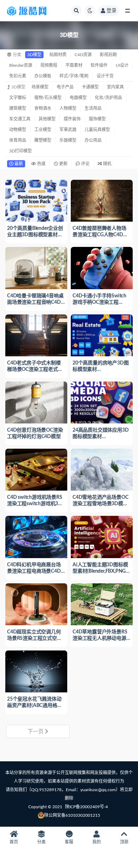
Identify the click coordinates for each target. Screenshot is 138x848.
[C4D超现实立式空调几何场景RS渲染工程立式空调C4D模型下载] (36, 603)
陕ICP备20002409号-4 (86, 807)
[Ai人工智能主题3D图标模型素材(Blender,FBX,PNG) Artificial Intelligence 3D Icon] (101, 536)
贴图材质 (58, 55)
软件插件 (99, 65)
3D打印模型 (20, 151)
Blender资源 (20, 65)
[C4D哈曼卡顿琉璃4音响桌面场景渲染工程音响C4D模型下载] (36, 267)
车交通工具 (19, 119)
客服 (69, 842)
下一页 (36, 731)
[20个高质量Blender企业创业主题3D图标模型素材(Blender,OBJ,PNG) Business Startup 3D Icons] (36, 200)
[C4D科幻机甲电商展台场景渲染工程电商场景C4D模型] (36, 536)
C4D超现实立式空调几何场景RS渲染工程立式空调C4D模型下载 (34, 638)
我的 (96, 842)
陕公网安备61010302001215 (72, 815)
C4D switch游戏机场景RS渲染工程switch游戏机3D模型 (34, 504)
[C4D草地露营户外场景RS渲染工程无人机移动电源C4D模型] (101, 603)
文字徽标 (17, 98)
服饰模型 (97, 119)
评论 (85, 164)
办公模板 (42, 76)
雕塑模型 (42, 140)
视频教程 (48, 65)
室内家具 (115, 87)
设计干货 (105, 76)
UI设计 (122, 65)
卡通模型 (90, 87)
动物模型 (17, 130)
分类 (41, 842)
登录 (111, 10)
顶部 (124, 842)
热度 (41, 164)
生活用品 (93, 108)
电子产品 (65, 87)
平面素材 (73, 65)
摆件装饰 (72, 119)
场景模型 (39, 87)
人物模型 (67, 108)
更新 (63, 164)
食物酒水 (42, 108)
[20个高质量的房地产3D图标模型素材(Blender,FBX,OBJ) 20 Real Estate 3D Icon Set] (101, 334)
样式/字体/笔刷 (73, 76)
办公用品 (93, 140)
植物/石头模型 (48, 98)
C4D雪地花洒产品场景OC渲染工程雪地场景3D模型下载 (100, 504)
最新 (18, 164)
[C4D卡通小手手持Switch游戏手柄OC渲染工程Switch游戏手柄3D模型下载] (101, 267)
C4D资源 (83, 55)
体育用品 (17, 140)
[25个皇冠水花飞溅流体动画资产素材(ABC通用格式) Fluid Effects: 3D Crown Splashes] (36, 670)
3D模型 (34, 55)
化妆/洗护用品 (108, 98)
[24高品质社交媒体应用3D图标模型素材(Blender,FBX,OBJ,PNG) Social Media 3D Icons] (101, 401)
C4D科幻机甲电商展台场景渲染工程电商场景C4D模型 (34, 571)
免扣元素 (17, 76)
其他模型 (47, 119)
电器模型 (78, 98)
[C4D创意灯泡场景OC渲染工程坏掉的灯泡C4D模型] (36, 401)
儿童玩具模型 (97, 130)
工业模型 (42, 130)
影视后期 (108, 55)
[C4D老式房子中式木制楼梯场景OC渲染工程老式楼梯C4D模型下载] (36, 334)
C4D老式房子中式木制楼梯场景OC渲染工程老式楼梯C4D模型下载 (35, 369)
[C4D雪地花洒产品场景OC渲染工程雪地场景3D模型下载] (101, 469)
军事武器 (67, 130)
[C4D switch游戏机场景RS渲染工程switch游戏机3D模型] (36, 469)
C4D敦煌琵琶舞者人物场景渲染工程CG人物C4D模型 (100, 235)
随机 (106, 164)
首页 (14, 842)
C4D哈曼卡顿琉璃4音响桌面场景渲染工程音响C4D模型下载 (35, 302)
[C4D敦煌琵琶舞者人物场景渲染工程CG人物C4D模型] (101, 200)
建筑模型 (17, 108)
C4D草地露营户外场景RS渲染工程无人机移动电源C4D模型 (100, 638)
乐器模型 (67, 140)
